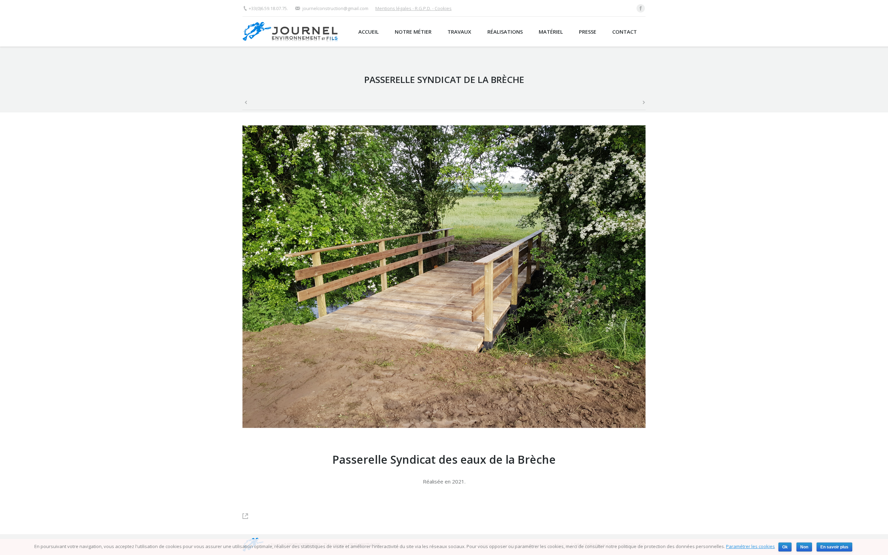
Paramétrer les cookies (750, 546)
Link (248, 516)
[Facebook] (641, 8)
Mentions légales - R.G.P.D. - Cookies (413, 8)
